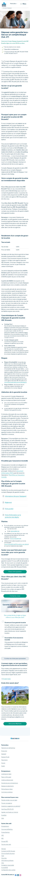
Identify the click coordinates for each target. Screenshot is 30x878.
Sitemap (3, 848)
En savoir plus (6, 679)
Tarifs (2, 855)
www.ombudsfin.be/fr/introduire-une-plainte (16, 544)
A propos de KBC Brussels (8, 851)
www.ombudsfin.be (15, 538)
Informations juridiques (7, 860)
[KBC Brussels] (4, 4)
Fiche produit (9, 509)
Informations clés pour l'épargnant (15, 496)
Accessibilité (4, 867)
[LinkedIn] (18, 875)
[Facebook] (16, 875)
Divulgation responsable (7, 865)
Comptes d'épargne (7, 8)
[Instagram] (20, 875)
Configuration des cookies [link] (8, 870)
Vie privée (4, 858)
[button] (23, 4)
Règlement (8, 502)
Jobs (2, 862)
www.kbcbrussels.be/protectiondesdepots (15, 382)
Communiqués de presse (8, 853)
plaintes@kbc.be (15, 531)
